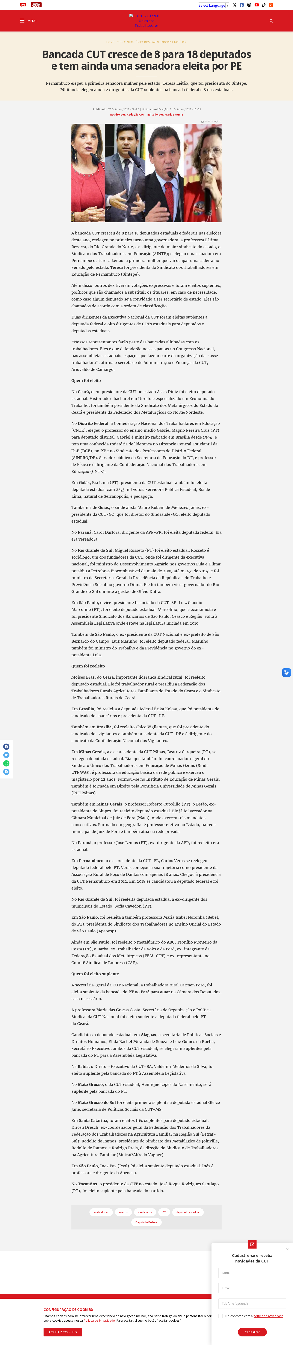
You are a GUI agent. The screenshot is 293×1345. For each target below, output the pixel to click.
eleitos (123, 1212)
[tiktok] (263, 5)
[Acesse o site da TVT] (23, 6)
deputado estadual (188, 1212)
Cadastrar (252, 1332)
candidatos (145, 1212)
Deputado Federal (146, 1222)
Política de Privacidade (99, 1320)
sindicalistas (101, 1212)
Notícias (180, 42)
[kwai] (271, 4)
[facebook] (242, 5)
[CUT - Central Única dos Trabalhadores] (146, 21)
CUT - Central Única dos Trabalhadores (144, 42)
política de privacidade (268, 1316)
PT (164, 1212)
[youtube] (256, 5)
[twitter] (234, 5)
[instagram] (249, 5)
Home (110, 42)
